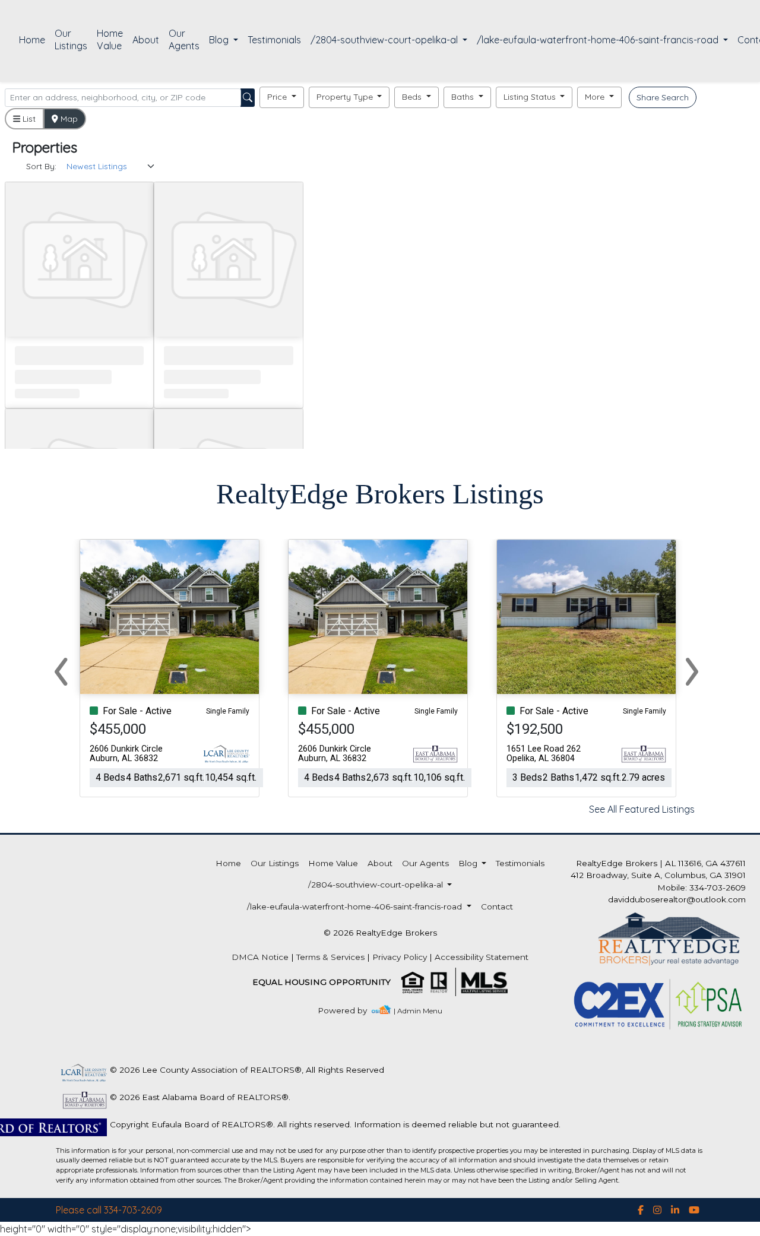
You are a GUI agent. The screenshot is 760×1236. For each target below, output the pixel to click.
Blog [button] (220, 40)
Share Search (662, 97)
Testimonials (274, 40)
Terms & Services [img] (330, 957)
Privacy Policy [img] (399, 957)
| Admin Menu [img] (418, 1010)
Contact (497, 906)
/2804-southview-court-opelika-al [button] (385, 40)
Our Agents (184, 39)
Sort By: (41, 166)
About (145, 40)
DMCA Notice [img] (260, 957)
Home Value (110, 39)
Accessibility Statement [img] (481, 957)
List (28, 118)
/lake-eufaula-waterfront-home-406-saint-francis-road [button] (599, 40)
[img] (349, 1011)
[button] (281, 97)
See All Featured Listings (642, 809)
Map (68, 118)
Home (32, 40)
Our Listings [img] (71, 39)
